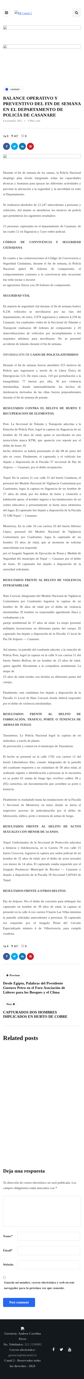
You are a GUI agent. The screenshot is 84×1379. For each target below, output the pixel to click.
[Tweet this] (14, 146)
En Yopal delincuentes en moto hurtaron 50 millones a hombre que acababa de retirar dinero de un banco (42, 1131)
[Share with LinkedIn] (22, 146)
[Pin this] (30, 146)
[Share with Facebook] (6, 146)
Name (8, 1236)
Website (8, 1264)
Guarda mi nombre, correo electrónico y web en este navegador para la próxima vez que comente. (39, 1285)
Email (8, 1250)
